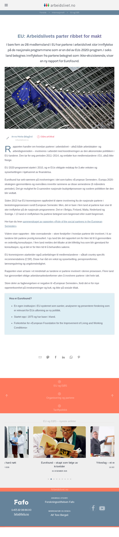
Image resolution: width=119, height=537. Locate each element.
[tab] (48, 479)
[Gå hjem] (59, 5)
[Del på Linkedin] (63, 357)
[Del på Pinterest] (78, 357)
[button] (6, 5)
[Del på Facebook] (55, 357)
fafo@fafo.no (21, 514)
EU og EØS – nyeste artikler (59, 421)
